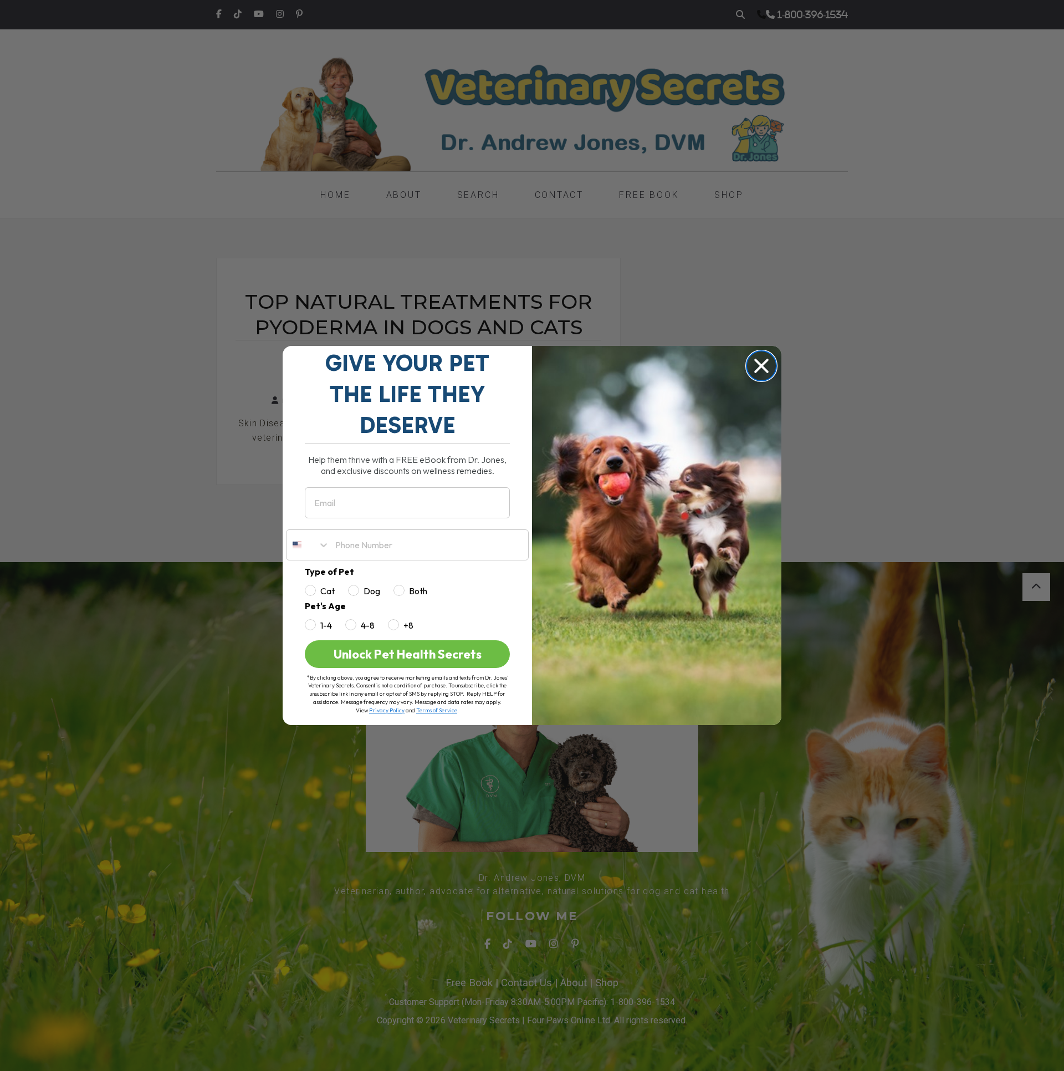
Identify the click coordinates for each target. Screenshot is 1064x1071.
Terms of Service (436, 710)
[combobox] (308, 545)
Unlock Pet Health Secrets (408, 654)
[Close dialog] (761, 366)
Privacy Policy (387, 710)
